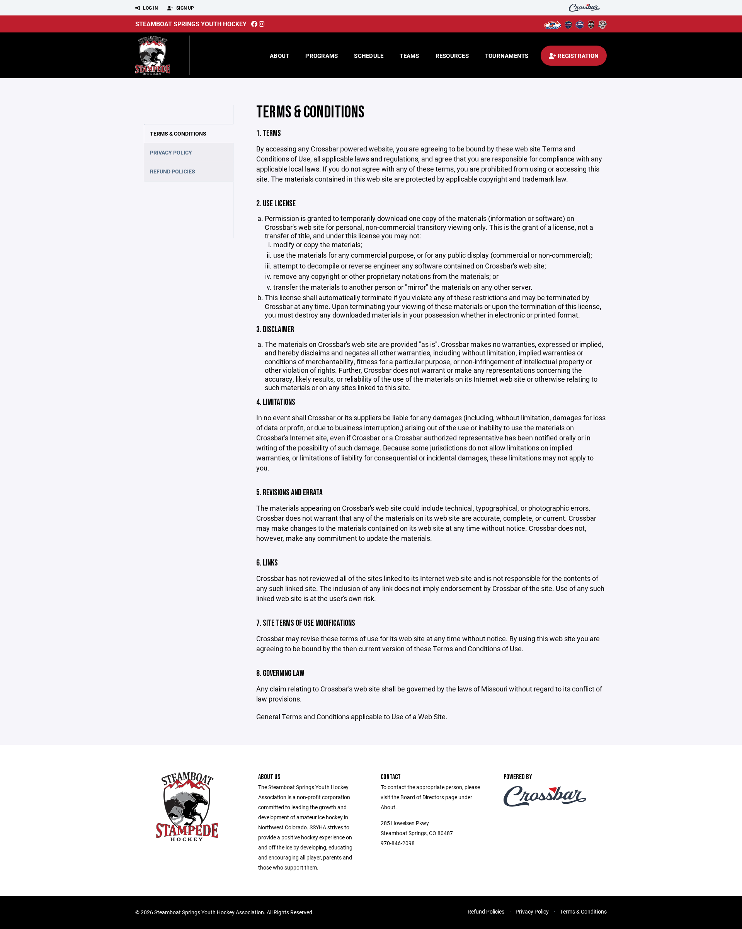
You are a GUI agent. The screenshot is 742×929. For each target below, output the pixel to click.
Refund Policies (172, 171)
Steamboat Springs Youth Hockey (191, 24)
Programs (321, 55)
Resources (452, 55)
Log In (150, 8)
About (279, 55)
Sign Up (184, 8)
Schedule (368, 55)
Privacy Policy (171, 152)
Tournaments (507, 55)
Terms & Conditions (178, 133)
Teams (409, 55)
